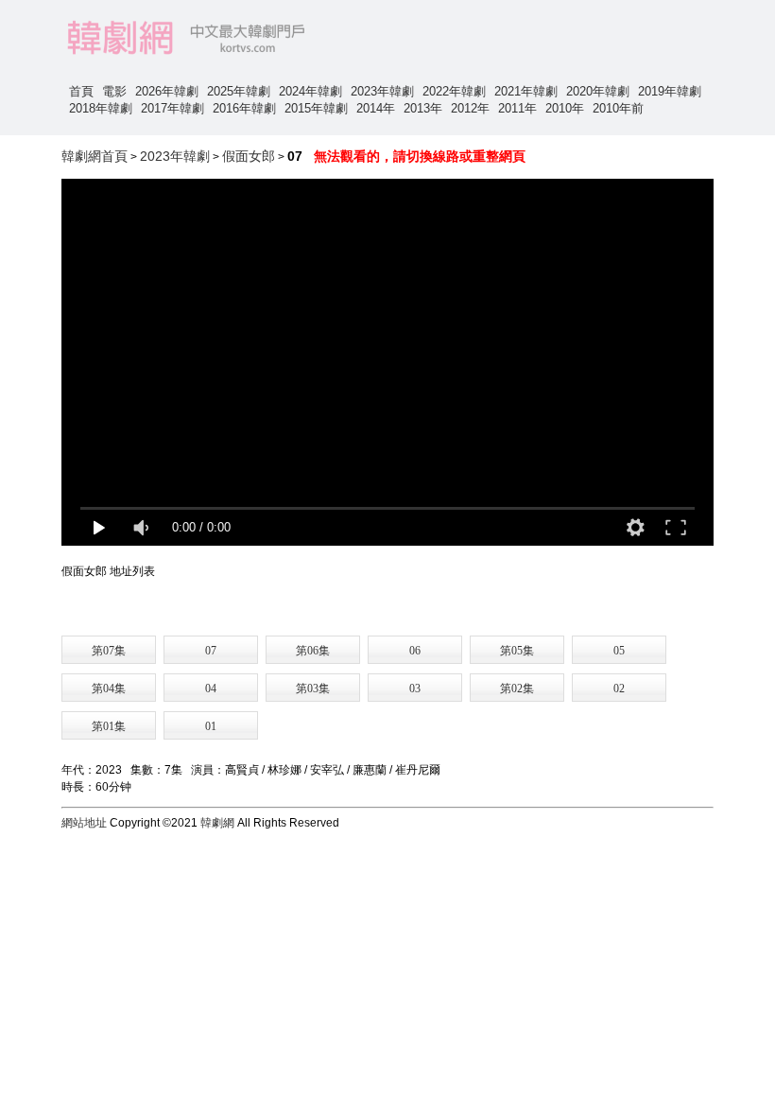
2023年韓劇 (382, 91)
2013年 (423, 108)
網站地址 (84, 822)
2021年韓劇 (526, 91)
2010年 (564, 108)
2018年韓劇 (100, 108)
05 (619, 650)
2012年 (470, 108)
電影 (114, 91)
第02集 (517, 688)
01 (210, 726)
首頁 (81, 91)
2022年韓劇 (454, 91)
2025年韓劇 (238, 91)
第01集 (109, 726)
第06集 (313, 650)
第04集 (109, 688)
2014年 (375, 108)
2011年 (517, 108)
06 (415, 650)
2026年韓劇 (166, 91)
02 (619, 688)
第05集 (517, 650)
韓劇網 (217, 822)
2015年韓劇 (316, 108)
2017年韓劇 (172, 108)
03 (415, 688)
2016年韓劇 (244, 108)
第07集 (109, 650)
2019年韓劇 (669, 91)
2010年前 (618, 108)
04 (210, 688)
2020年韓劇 (597, 91)
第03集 (313, 688)
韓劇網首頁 (94, 156)
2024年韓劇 (310, 91)
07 (210, 650)
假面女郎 (248, 156)
